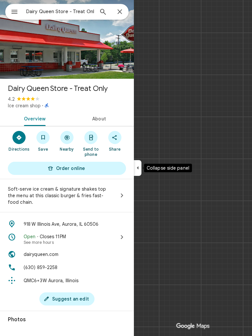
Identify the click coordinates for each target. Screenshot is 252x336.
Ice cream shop (24, 106)
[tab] (33, 118)
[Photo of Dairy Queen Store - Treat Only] (67, 39)
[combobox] (60, 11)
